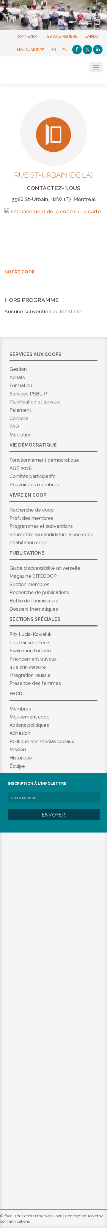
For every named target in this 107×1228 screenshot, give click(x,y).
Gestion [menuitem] (18, 369)
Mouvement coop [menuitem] (30, 717)
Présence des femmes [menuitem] (35, 683)
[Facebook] (77, 49)
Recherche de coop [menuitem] (32, 510)
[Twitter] (87, 49)
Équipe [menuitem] (17, 766)
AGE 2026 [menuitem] (21, 468)
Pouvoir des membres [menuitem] (34, 485)
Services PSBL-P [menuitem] (28, 394)
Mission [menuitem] (18, 749)
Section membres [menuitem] (29, 584)
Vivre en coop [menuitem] (28, 495)
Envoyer (53, 815)
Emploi (92, 36)
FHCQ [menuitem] (16, 694)
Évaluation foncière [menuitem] (31, 650)
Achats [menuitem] (17, 377)
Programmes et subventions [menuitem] (41, 526)
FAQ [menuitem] (14, 426)
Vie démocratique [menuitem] (33, 445)
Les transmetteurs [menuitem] (30, 642)
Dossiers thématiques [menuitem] (34, 609)
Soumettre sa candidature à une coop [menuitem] (52, 534)
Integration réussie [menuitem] (30, 675)
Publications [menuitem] (27, 553)
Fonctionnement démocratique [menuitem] (44, 460)
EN (64, 49)
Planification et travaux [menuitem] (35, 402)
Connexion (27, 36)
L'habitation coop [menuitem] (29, 542)
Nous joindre (30, 49)
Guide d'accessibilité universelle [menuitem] (45, 568)
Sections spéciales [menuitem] (35, 619)
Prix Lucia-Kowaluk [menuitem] (30, 634)
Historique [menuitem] (21, 758)
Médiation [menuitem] (21, 435)
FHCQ (33, 71)
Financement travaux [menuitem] (33, 659)
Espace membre (62, 36)
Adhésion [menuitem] (20, 733)
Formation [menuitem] (21, 385)
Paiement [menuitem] (20, 410)
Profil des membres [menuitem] (31, 518)
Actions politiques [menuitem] (29, 725)
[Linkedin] (98, 49)
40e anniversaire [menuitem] (28, 667)
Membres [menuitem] (20, 709)
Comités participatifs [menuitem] (33, 476)
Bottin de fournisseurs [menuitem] (34, 601)
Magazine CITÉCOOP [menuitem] (33, 576)
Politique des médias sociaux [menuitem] (42, 741)
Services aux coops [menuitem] (36, 354)
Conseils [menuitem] (19, 418)
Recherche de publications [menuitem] (39, 592)
